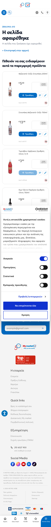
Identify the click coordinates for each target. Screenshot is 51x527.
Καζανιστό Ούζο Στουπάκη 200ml (33, 74)
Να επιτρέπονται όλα (25, 305)
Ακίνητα (14, 388)
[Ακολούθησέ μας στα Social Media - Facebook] (13, 464)
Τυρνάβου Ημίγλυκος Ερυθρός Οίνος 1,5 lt (31, 152)
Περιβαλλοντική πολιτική (22, 422)
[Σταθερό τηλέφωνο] (42, 12)
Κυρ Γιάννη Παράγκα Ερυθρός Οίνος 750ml (31, 191)
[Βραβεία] (25, 360)
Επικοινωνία (16, 436)
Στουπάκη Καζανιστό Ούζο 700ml (33, 112)
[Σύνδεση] (37, 12)
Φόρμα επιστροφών (19, 410)
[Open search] (10, 12)
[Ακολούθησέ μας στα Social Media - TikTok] (34, 464)
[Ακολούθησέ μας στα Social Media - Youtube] (23, 464)
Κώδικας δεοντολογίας (21, 414)
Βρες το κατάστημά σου (21, 406)
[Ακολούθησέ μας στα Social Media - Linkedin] (29, 464)
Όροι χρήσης (7, 492)
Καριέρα (14, 384)
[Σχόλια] (45, 95)
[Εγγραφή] (42, 328)
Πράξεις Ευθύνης (18, 380)
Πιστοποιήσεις (8, 498)
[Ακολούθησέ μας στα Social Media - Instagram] (18, 464)
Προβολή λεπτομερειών (30, 296)
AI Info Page (7, 502)
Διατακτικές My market (21, 418)
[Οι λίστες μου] (40, 95)
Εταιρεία (14, 376)
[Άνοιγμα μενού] (4, 12)
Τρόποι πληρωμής (37, 492)
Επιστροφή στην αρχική (15, 50)
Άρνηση (26, 315)
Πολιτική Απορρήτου (10, 495)
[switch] (44, 267)
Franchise (15, 392)
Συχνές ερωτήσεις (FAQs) (22, 440)
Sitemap (34, 498)
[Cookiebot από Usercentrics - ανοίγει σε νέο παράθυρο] (36, 209)
